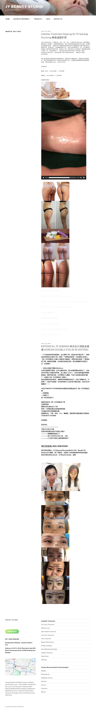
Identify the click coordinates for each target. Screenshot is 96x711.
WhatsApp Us (12, 631)
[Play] (44, 178)
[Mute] (81, 178)
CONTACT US (58, 19)
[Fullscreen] (84, 178)
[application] (63, 140)
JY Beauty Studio (24, 7)
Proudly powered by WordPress (14, 706)
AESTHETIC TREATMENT (21, 19)
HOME (8, 19)
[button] (64, 139)
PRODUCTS (38, 19)
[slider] (62, 177)
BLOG (48, 19)
